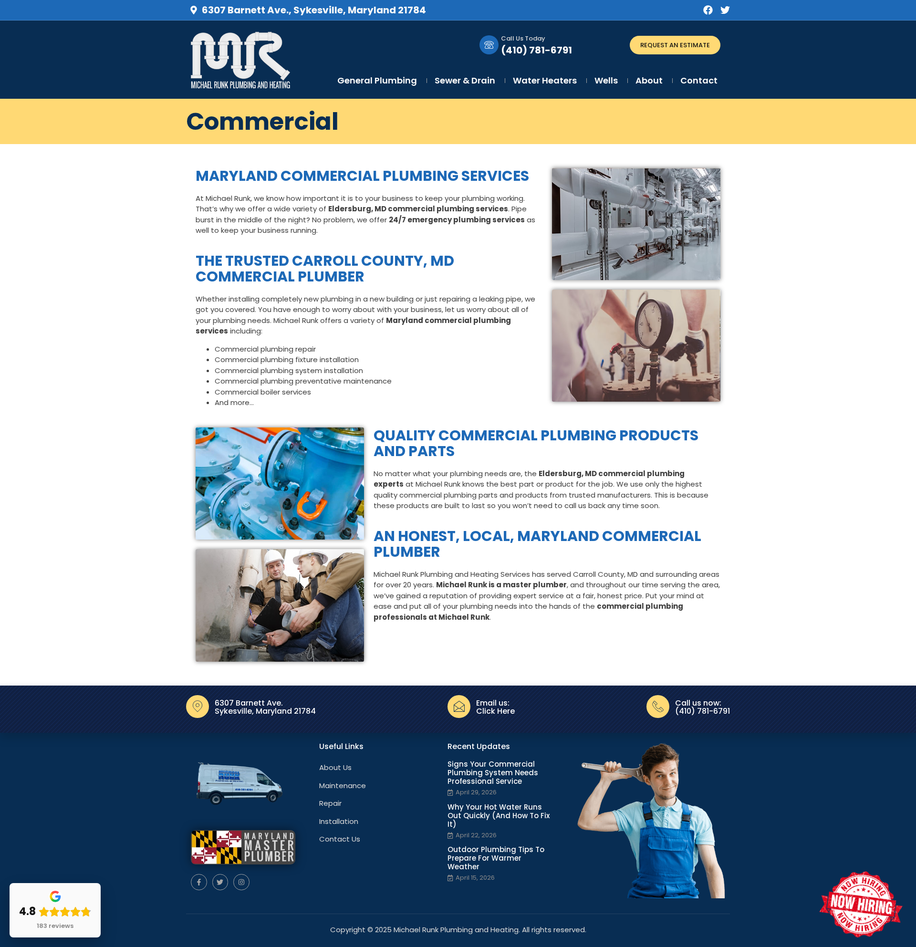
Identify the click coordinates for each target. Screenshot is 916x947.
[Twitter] (725, 10)
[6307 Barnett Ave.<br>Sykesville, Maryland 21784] (197, 706)
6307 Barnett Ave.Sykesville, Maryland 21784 (265, 707)
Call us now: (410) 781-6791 (702, 707)
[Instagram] (241, 882)
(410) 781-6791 (536, 50)
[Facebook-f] (199, 882)
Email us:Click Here (495, 707)
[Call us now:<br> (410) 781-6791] (657, 706)
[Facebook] (708, 10)
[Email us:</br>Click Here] (459, 706)
